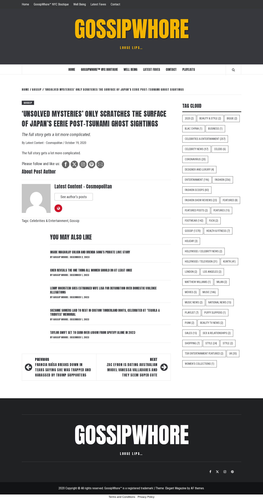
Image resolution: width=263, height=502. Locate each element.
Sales (191, 333)
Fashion (222, 179)
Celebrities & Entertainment (49, 221)
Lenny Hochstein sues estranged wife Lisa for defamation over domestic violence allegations (103, 290)
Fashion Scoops (197, 190)
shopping (192, 343)
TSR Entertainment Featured (204, 353)
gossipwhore (131, 28)
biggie (232, 118)
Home (25, 4)
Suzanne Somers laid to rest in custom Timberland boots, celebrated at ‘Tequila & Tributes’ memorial (105, 312)
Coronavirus (195, 159)
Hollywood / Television (201, 261)
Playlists (188, 69)
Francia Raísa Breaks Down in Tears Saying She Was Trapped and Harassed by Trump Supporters (63, 367)
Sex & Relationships (217, 333)
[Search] (233, 69)
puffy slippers (215, 312)
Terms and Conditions (122, 496)
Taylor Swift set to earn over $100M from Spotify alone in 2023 (92, 332)
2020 (189, 118)
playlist (192, 312)
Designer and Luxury (199, 169)
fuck (213, 220)
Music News (194, 302)
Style (211, 343)
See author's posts (73, 197)
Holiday (191, 241)
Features (222, 210)
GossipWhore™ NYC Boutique (51, 4)
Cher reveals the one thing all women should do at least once (91, 270)
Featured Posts (196, 210)
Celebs (220, 149)
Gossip (28, 103)
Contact (115, 4)
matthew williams (198, 281)
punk (189, 322)
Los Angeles (212, 271)
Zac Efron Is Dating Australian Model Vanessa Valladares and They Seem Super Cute (132, 367)
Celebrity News (196, 149)
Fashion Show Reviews (201, 200)
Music (209, 292)
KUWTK (229, 261)
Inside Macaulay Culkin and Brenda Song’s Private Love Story (90, 252)
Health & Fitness (218, 230)
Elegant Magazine (175, 488)
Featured (230, 200)
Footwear (194, 220)
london (191, 271)
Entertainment (197, 179)
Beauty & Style (210, 118)
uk (233, 353)
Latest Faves (98, 4)
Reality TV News (211, 322)
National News (219, 302)
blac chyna (193, 128)
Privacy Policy (146, 496)
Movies (191, 292)
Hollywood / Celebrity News (203, 251)
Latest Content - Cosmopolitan (44, 143)
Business (215, 128)
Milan (222, 281)
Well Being (79, 4)
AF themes (197, 488)
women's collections (199, 363)
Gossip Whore (61, 257)
